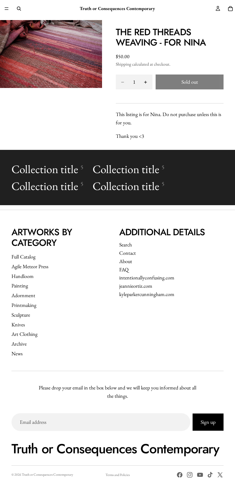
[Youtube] (200, 474)
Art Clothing (24, 334)
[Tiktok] (210, 474)
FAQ (124, 269)
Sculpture (20, 314)
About (125, 261)
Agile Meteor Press (29, 266)
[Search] (19, 8)
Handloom (22, 276)
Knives (18, 324)
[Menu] (6, 8)
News (17, 353)
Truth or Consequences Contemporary (47, 474)
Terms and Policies (117, 475)
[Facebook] (179, 474)
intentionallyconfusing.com (146, 277)
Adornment (23, 295)
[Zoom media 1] (51, 54)
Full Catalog (23, 256)
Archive (19, 343)
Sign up (208, 422)
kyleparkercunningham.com (146, 294)
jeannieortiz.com (135, 286)
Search (125, 244)
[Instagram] (189, 474)
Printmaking (23, 305)
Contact (127, 253)
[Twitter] (220, 474)
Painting (19, 285)
